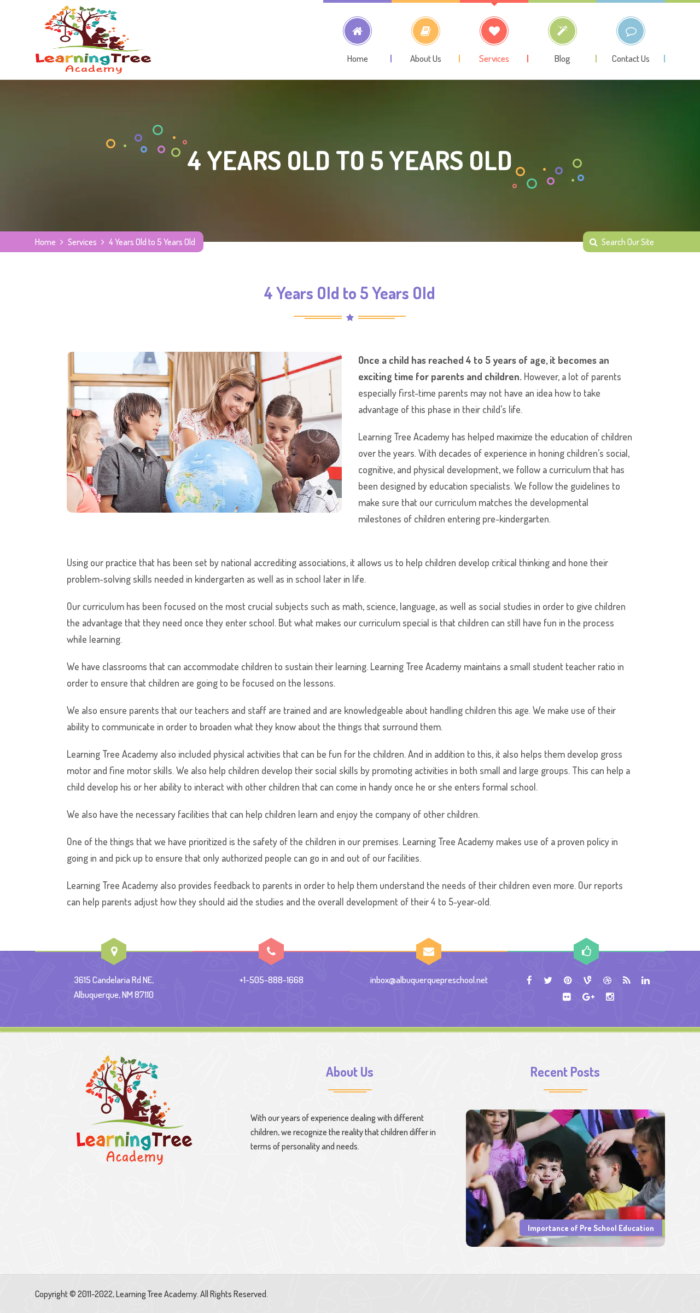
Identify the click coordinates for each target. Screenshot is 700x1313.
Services (82, 241)
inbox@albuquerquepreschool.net (429, 979)
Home (45, 241)
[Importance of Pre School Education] (565, 1176)
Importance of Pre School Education (591, 1228)
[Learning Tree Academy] (93, 39)
